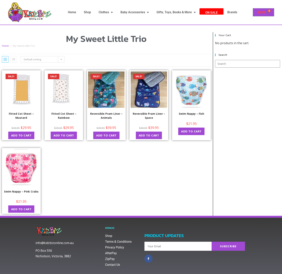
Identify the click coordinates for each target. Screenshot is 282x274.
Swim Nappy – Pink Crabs (21, 191)
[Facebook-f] (148, 259)
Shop (87, 12)
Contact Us (112, 265)
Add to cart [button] (21, 135)
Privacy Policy (114, 247)
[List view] (13, 59)
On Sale (211, 12)
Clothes (104, 12)
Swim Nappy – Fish (191, 113)
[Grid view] (5, 59)
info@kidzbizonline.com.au (54, 243)
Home (72, 12)
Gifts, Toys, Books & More (174, 12)
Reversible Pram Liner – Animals (106, 116)
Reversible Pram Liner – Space (149, 116)
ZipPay (110, 259)
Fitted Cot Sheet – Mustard (21, 116)
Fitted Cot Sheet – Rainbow (63, 116)
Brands (232, 12)
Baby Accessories (132, 12)
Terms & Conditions (118, 241)
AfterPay (111, 253)
